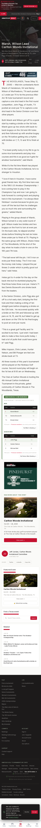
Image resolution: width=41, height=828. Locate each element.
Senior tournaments (8, 692)
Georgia (4, 768)
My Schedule (6, 724)
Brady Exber (14, 420)
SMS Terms (27, 789)
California (5, 765)
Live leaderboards (28, 683)
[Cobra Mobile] (20, 74)
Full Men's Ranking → (29, 428)
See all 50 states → (31, 771)
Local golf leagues (8, 689)
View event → (20, 599)
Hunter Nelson (15, 444)
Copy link (27, 562)
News (8, 40)
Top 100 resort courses (9, 715)
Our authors (25, 744)
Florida (12, 765)
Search (33, 618)
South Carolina (24, 768)
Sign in (34, 18)
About (24, 741)
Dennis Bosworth (16, 416)
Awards (4, 738)
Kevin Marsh (14, 411)
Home (3, 40)
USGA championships (9, 701)
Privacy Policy (16, 789)
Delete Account (7, 792)
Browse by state (7, 686)
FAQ (3, 754)
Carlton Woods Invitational (15, 589)
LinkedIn (19, 562)
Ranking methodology (9, 735)
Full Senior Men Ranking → (28, 456)
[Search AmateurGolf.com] (28, 18)
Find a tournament (7, 683)
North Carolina (13, 768)
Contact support (7, 751)
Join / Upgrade (26, 735)
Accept (34, 812)
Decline (27, 812)
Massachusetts (7, 771)
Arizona (31, 765)
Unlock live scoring (20, 603)
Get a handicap (6, 721)
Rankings (5, 732)
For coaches (6, 741)
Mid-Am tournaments (8, 698)
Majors (4, 704)
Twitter (11, 562)
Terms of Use (6, 789)
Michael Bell (14, 448)
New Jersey (34, 768)
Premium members (16, 424)
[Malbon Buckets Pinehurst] (20, 475)
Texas (18, 765)
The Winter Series (7, 712)
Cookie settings (18, 792)
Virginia (15, 771)
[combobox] (20, 618)
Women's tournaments (9, 695)
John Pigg (13, 440)
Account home (26, 738)
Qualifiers (5, 718)
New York (25, 765)
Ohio (21, 771)
